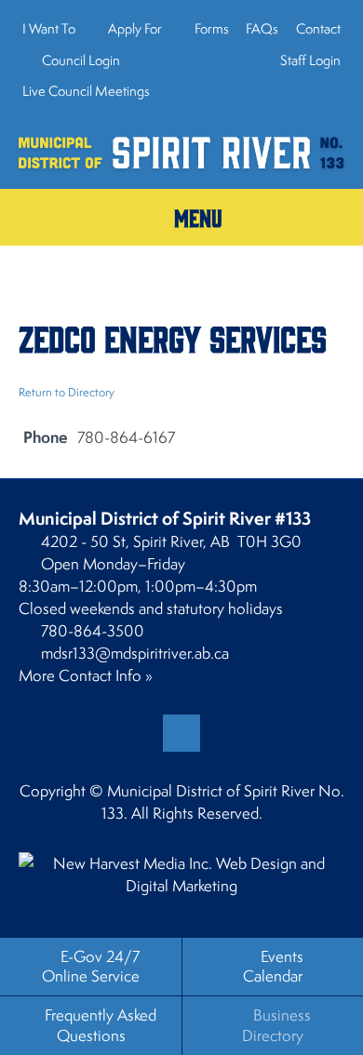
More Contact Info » (86, 675)
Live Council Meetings (86, 91)
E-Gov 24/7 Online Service (91, 966)
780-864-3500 (92, 631)
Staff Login (309, 60)
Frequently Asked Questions (100, 1025)
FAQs (262, 28)
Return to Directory (66, 392)
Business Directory (276, 1025)
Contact (318, 28)
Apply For (135, 28)
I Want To (48, 28)
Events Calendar (273, 966)
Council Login (79, 60)
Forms (212, 28)
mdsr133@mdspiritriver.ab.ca (135, 653)
